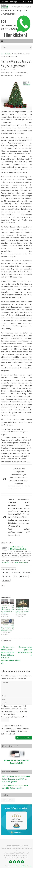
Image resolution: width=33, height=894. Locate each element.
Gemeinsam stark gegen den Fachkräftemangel (25, 649)
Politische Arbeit (22, 73)
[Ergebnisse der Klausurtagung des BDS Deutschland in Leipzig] (7, 603)
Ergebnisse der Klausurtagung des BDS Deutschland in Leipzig (7, 610)
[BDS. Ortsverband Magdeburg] (28, 1)
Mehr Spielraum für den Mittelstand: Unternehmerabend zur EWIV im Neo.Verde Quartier (16, 779)
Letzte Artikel (9, 542)
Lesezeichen (7, 640)
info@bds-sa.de (6, 562)
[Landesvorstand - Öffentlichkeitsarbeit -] (5, 550)
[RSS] (23, 1)
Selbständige (18, 76)
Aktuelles (8, 54)
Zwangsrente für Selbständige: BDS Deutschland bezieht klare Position (22, 610)
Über (3, 542)
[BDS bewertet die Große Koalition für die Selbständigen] (7, 622)
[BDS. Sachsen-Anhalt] (26, 1)
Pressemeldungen (7, 76)
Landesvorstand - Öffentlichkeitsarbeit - (19, 548)
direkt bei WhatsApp (21, 562)
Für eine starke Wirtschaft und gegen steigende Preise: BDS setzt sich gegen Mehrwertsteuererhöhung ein (8, 655)
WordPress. (27, 866)
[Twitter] (31, 1)
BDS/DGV (13, 73)
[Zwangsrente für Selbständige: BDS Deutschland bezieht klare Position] (22, 603)
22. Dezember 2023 (9, 70)
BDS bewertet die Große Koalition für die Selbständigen (7, 629)
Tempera (19, 866)
